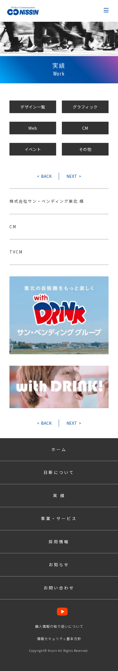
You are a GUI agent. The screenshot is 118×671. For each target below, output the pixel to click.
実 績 (59, 495)
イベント (33, 149)
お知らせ (59, 564)
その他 (85, 149)
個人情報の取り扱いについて (59, 626)
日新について (59, 472)
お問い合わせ (59, 588)
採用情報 (59, 541)
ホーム (59, 449)
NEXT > (73, 176)
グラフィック (85, 107)
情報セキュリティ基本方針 (59, 638)
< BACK (44, 176)
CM (85, 128)
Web (32, 128)
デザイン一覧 (32, 107)
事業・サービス (59, 518)
